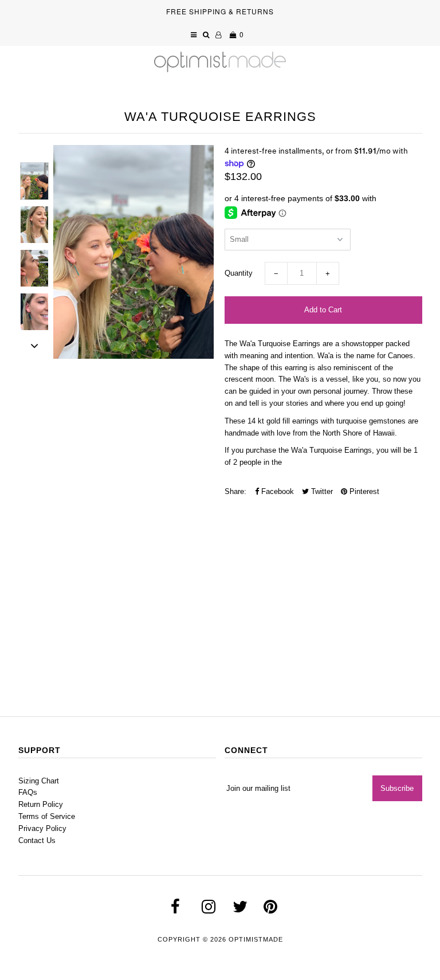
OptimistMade (256, 939)
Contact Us (37, 840)
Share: (235, 491)
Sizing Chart (38, 781)
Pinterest (363, 491)
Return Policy (40, 804)
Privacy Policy (42, 828)
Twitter (321, 491)
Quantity (239, 273)
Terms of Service (46, 816)
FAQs (27, 792)
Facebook (276, 491)
